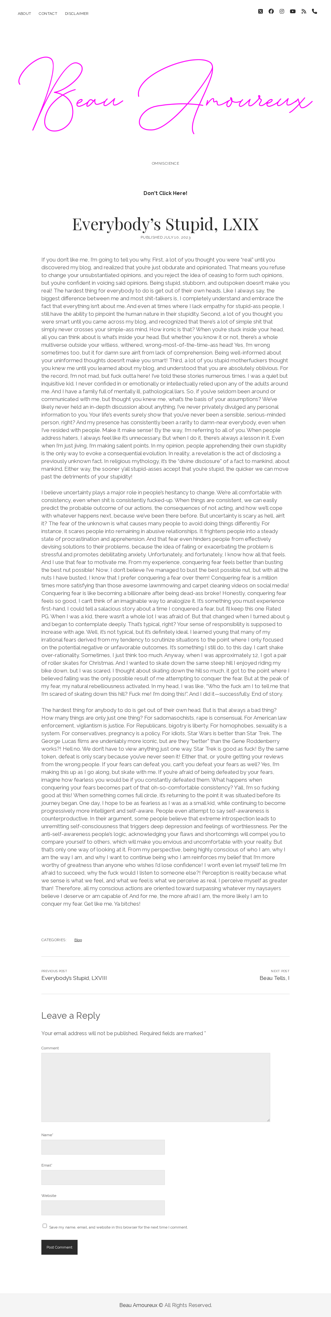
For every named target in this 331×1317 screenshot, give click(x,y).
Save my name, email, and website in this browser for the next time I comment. (118, 1227)
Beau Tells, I (275, 978)
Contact (48, 13)
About (24, 13)
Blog (78, 940)
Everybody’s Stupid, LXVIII (74, 978)
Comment (50, 1048)
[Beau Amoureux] (165, 149)
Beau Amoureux (138, 1305)
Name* (47, 1135)
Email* (46, 1165)
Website (48, 1195)
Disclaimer (77, 13)
